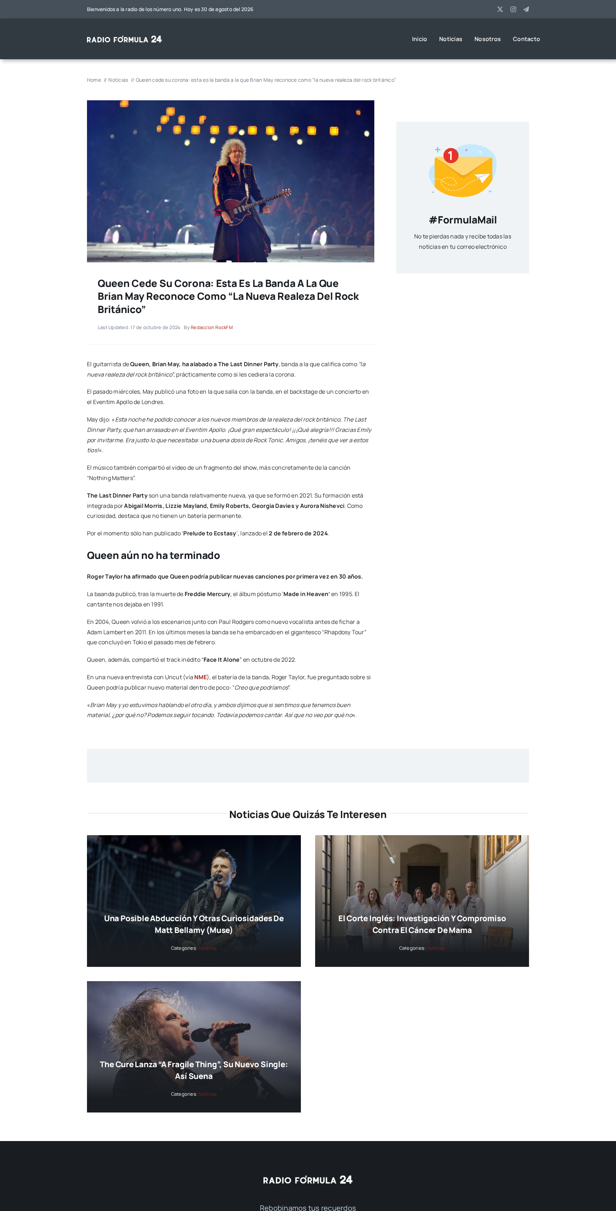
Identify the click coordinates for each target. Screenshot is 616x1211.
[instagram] (513, 9)
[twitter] (500, 9)
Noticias (208, 948)
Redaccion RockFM (212, 327)
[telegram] (526, 9)
